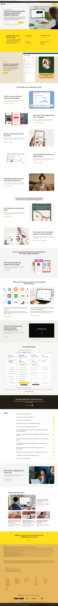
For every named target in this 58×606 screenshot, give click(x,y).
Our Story (36, 579)
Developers (26, 580)
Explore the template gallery (37, 122)
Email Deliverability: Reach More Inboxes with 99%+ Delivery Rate (42, 521)
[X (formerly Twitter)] (28, 598)
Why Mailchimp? (8, 579)
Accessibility (36, 584)
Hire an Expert (45, 580)
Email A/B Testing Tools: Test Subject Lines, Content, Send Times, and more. (14, 521)
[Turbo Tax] (5, 0)
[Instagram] (30, 598)
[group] (37, 4)
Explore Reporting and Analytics (34, 315)
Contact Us (45, 579)
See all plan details (28, 391)
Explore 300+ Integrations (7, 316)
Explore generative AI (6, 216)
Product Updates (8, 580)
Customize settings (52, 604)
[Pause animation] (30, 145)
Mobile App (7, 589)
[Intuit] (2, 0)
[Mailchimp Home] (3, 4)
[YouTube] (34, 598)
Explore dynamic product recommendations (38, 240)
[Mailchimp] (15, 0)
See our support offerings (28, 405)
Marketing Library (17, 579)
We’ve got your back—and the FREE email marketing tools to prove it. (13, 571)
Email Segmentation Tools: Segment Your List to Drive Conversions (43, 501)
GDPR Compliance (8, 585)
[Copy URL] (41, 331)
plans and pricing (23, 554)
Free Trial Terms (8, 389)
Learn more (51, 389)
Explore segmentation (36, 162)
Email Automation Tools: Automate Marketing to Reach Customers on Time (29, 521)
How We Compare (8, 584)
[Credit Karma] (8, 0)
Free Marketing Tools (17, 580)
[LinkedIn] (32, 598)
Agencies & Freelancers (27, 579)
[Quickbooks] (12, 0)
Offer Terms (12, 389)
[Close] (56, 604)
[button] (37, 4)
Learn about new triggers (7, 103)
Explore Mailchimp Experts (8, 479)
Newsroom (36, 580)
